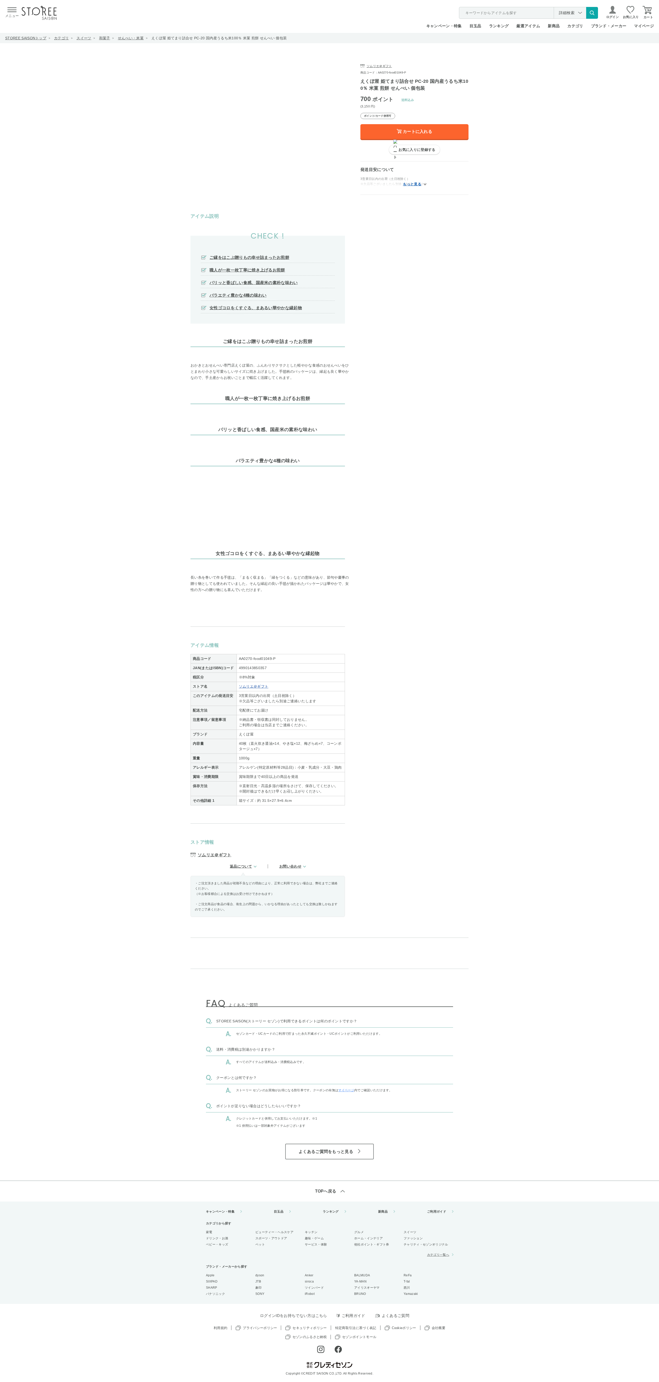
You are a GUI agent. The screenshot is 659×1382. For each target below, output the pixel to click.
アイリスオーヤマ (367, 1287)
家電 (209, 1232)
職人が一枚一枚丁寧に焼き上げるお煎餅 (247, 270)
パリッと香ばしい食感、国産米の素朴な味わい (254, 282)
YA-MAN (360, 1281)
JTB (258, 1281)
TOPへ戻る (325, 1191)
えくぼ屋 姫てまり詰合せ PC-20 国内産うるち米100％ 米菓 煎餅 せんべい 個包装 (219, 38)
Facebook (338, 1349)
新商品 (554, 26)
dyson (259, 1275)
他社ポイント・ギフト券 (371, 1244)
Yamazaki (411, 1294)
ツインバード (314, 1287)
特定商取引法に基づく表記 (355, 1328)
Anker (309, 1275)
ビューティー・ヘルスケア (274, 1232)
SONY (259, 1294)
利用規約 (220, 1328)
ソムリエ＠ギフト (253, 686)
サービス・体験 (316, 1244)
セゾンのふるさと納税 (309, 1337)
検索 (592, 13)
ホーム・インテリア (368, 1238)
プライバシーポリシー (260, 1328)
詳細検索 (567, 13)
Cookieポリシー (404, 1328)
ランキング (499, 26)
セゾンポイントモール (359, 1337)
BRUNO (360, 1294)
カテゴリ (61, 38)
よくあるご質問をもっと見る (326, 1151)
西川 (407, 1287)
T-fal (407, 1281)
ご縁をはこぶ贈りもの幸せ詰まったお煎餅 (249, 257)
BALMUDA (362, 1275)
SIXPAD (212, 1281)
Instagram (320, 1349)
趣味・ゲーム (314, 1238)
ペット (260, 1244)
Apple (210, 1275)
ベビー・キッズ (217, 1244)
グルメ (359, 1232)
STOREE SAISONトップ (25, 38)
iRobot (310, 1294)
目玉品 (475, 26)
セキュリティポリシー (309, 1328)
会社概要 (438, 1328)
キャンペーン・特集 (444, 26)
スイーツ (83, 38)
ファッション (413, 1238)
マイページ (644, 26)
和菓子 (104, 38)
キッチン (311, 1232)
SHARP (211, 1287)
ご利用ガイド (436, 1211)
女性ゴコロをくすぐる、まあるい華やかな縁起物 (256, 308)
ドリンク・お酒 (217, 1238)
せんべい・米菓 (131, 38)
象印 (258, 1287)
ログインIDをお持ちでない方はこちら (293, 1315)
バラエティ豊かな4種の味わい (238, 295)
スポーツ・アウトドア (271, 1238)
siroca (309, 1281)
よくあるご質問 (395, 1315)
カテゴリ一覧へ (438, 1255)
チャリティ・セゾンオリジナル (426, 1244)
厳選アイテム (528, 26)
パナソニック (215, 1294)
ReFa (408, 1275)
